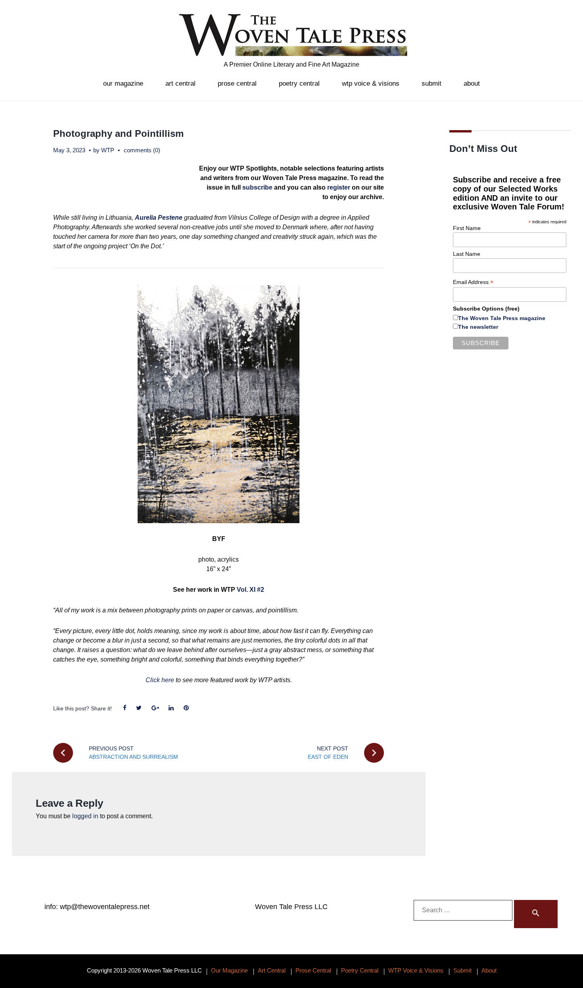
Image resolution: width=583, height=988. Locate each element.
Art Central (180, 83)
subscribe (257, 187)
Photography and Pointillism (118, 133)
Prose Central (237, 83)
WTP (107, 150)
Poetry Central (299, 83)
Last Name (466, 254)
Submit (431, 83)
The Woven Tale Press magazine (501, 318)
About (472, 83)
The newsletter (478, 327)
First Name (467, 228)
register (338, 187)
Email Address (473, 282)
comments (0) (142, 150)
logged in (85, 816)
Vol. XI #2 (250, 589)
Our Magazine (123, 83)
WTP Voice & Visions (370, 83)
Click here (160, 680)
